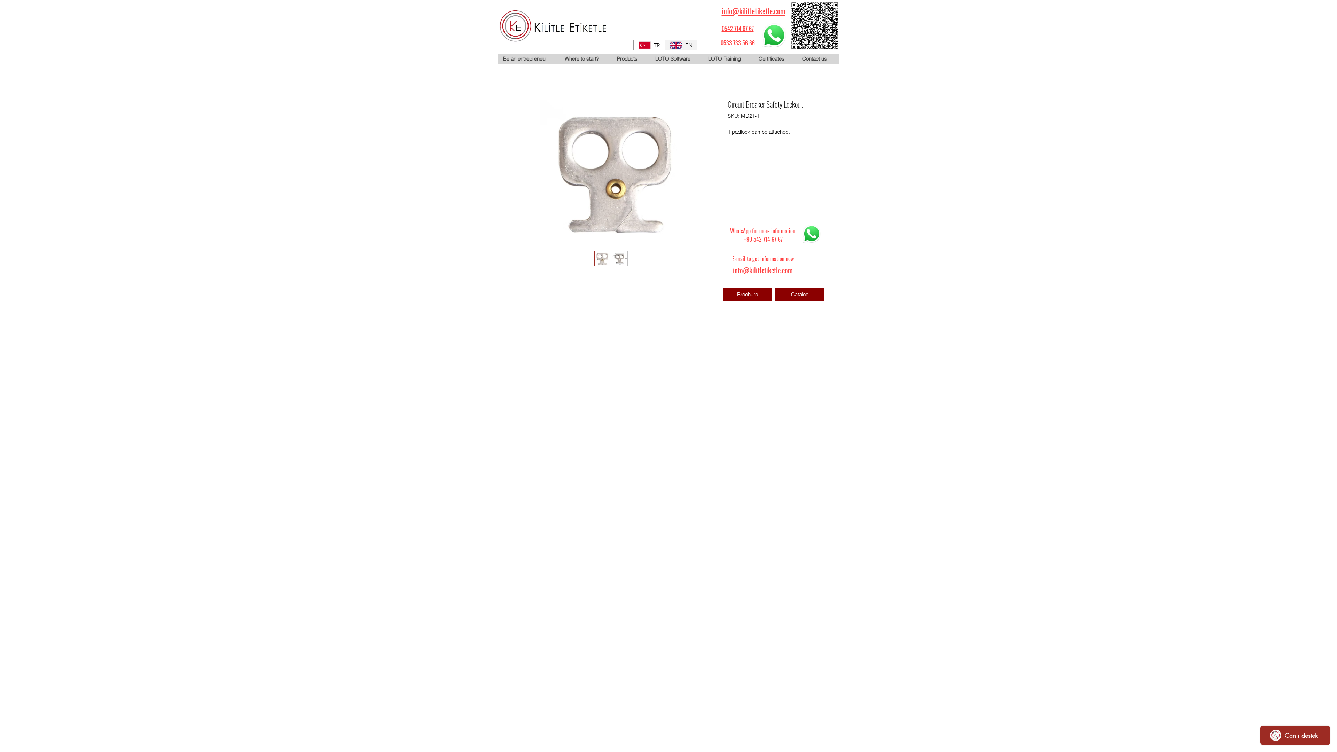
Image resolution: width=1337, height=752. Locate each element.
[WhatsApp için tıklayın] (774, 35)
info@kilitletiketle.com (753, 10)
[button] (630, 59)
